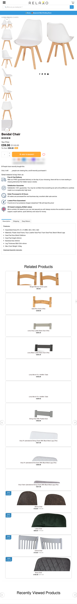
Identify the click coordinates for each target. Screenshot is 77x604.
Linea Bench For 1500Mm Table (38, 375)
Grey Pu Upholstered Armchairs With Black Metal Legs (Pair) (38, 463)
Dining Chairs (12, 17)
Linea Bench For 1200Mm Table (38, 397)
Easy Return (26, 221)
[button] (6, 138)
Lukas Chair (38, 529)
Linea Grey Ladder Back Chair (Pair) (38, 331)
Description (6, 221)
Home (3, 17)
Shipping (16, 221)
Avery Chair (38, 573)
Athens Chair (38, 507)
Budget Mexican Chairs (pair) (38, 287)
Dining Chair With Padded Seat (38, 419)
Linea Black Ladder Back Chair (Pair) (38, 353)
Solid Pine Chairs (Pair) (38, 309)
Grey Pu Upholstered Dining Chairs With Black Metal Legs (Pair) (39, 441)
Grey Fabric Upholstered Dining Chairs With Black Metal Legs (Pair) (38, 485)
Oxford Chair (38, 551)
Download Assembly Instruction (12, 250)
